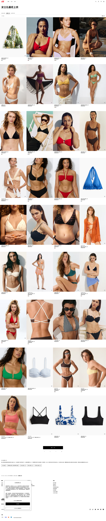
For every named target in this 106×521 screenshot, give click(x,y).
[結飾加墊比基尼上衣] (66, 37)
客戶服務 (54, 482)
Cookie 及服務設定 (17, 508)
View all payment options (17, 517)
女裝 (8, 1)
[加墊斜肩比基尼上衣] (39, 84)
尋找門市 (54, 485)
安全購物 (54, 490)
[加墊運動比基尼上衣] (39, 320)
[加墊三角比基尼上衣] (13, 37)
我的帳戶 (54, 484)
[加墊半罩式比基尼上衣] (93, 320)
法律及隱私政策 (55, 487)
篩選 (102, 15)
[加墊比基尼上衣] (39, 37)
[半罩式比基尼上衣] (13, 272)
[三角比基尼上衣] (66, 320)
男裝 (11, 1)
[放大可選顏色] (2, 60)
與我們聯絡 (55, 488)
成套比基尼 (15, 475)
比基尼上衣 (20, 475)
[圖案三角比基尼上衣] (93, 225)
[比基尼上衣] (13, 84)
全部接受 (17, 503)
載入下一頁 (53, 447)
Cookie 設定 (55, 492)
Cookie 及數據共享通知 (18, 500)
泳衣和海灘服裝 (10, 475)
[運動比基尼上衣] (66, 367)
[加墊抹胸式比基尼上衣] (93, 84)
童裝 (15, 1)
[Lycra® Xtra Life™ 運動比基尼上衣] (13, 415)
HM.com (2, 475)
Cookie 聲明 (55, 491)
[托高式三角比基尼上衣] (13, 225)
